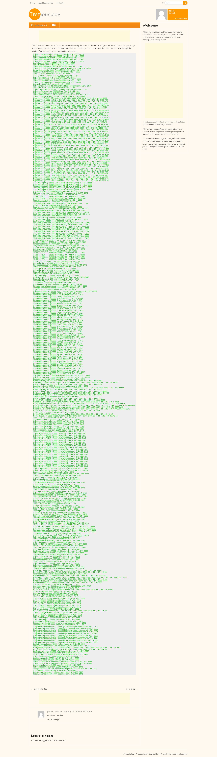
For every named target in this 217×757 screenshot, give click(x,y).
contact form (37, 51)
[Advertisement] (84, 36)
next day (130, 689)
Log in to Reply (53, 719)
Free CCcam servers (46, 3)
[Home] (45, 19)
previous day (40, 689)
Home (32, 3)
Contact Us (60, 3)
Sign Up (184, 18)
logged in (45, 740)
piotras (51, 712)
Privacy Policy (141, 754)
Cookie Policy (128, 754)
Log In (177, 18)
